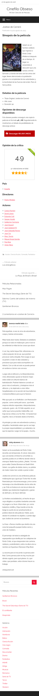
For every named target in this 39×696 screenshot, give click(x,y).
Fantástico (31, 254)
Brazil (4, 601)
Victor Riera (8, 245)
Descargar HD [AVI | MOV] (20, 134)
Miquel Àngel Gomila (12, 239)
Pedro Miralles (9, 200)
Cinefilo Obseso (19, 9)
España (7, 189)
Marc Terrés (8, 236)
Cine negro (6, 645)
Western (5, 687)
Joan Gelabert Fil (10, 228)
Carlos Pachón (9, 211)
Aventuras (6, 635)
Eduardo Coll (9, 216)
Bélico (4, 638)
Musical (5, 670)
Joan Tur (7, 234)
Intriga (4, 666)
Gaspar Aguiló (9, 219)
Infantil (4, 663)
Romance (6, 673)
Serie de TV (6, 677)
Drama (4, 656)
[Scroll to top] (35, 692)
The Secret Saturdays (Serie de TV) (17, 293)
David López (9, 214)
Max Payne (7, 288)
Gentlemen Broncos (10, 306)
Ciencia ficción (15, 254)
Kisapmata (6, 615)
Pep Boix (7, 242)
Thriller (5, 683)
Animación (6, 631)
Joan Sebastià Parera (12, 231)
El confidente (7, 610)
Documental (7, 652)
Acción (7, 254)
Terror (4, 680)
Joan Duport (9, 225)
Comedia (24, 254)
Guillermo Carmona (11, 222)
